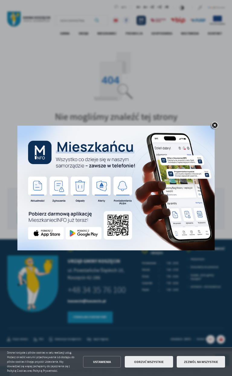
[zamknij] (214, 125)
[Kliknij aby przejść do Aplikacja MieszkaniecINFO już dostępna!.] (116, 188)
